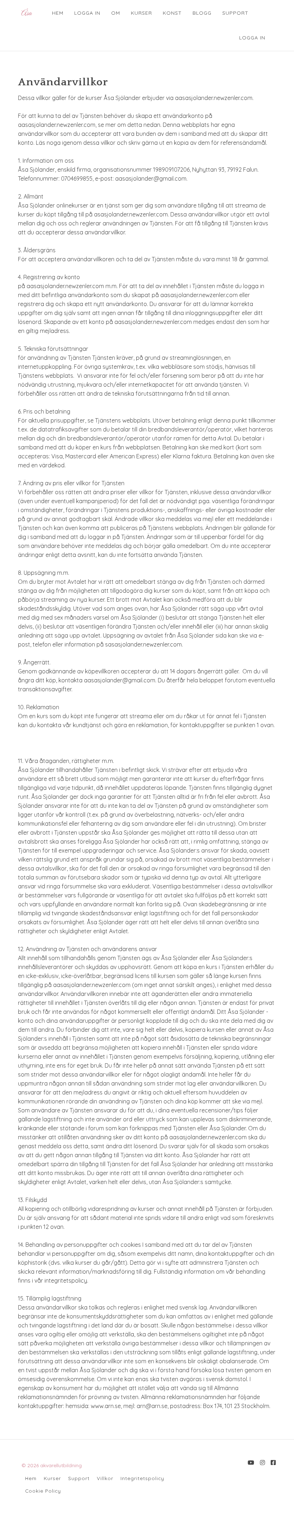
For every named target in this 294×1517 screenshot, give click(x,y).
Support (79, 1478)
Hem (31, 1478)
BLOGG (202, 13)
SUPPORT (235, 13)
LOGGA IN (87, 13)
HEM (57, 13)
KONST (172, 13)
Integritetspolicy (142, 1478)
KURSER (141, 13)
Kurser (52, 1478)
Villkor (105, 1478)
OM (115, 13)
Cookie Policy (43, 1491)
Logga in (252, 37)
